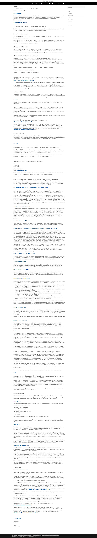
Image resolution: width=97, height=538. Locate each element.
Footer (15, 525)
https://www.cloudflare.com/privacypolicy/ (22, 121)
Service (64, 3)
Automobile (31, 3)
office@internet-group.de (22, 170)
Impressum (16, 521)
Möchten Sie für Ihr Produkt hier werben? (50, 535)
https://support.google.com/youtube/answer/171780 (39, 489)
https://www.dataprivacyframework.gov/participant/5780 (25, 512)
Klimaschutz (70, 3)
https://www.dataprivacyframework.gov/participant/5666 (25, 129)
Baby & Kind (59, 3)
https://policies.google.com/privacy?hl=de (22, 504)
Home (26, 3)
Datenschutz (20, 535)
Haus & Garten (52, 3)
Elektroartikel (37, 3)
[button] (83, 13)
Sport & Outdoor (44, 3)
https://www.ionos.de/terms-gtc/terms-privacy (23, 80)
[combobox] (76, 7)
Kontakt (25, 535)
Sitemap (29, 535)
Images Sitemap (36, 535)
